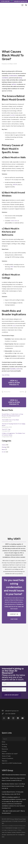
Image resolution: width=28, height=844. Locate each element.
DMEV (12, 266)
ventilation (5, 78)
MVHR (3, 836)
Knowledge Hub (21, 834)
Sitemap (9, 832)
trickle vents (13, 220)
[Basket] (26, 5)
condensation (13, 75)
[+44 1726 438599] (3, 714)
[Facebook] (8, 718)
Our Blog (4, 746)
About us (4, 744)
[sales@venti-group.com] (3, 711)
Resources (5, 749)
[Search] (24, 739)
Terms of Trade (6, 756)
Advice (4, 445)
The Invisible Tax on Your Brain (10, 420)
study (14, 325)
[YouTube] (22, 718)
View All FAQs (5, 375)
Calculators (4, 834)
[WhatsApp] (11, 0)
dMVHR (15, 184)
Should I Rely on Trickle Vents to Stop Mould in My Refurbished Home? (12, 415)
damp (20, 78)
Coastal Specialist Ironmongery (11, 827)
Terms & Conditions (7, 758)
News (3, 449)
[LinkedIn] (18, 718)
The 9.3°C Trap (6, 429)
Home (3, 742)
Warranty (4, 761)
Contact (4, 751)
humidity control (15, 369)
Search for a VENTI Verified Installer (12, 763)
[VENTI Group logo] (7, 5)
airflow (14, 84)
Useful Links (4, 832)
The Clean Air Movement (16, 832)
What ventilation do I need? (10, 753)
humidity (12, 115)
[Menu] (22, 5)
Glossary (23, 832)
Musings (4, 447)
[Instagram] (13, 718)
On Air (3, 452)
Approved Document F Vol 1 (12, 834)
